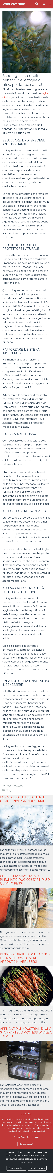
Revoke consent (26, 1144)
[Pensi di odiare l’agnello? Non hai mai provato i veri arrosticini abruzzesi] (26, 1004)
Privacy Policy (33, 1137)
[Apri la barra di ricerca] (36, 4)
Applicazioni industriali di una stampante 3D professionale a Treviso (26, 1032)
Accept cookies (16, 1168)
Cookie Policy (20, 1137)
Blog (8, 790)
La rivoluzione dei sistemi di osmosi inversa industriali (23, 799)
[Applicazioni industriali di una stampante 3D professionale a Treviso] (26, 1078)
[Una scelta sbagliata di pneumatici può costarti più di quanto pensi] (26, 925)
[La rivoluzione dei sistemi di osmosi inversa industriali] (26, 843)
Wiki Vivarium (13, 4)
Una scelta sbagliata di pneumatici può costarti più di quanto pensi (25, 880)
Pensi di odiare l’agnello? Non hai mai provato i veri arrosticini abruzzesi (25, 958)
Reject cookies (37, 1168)
